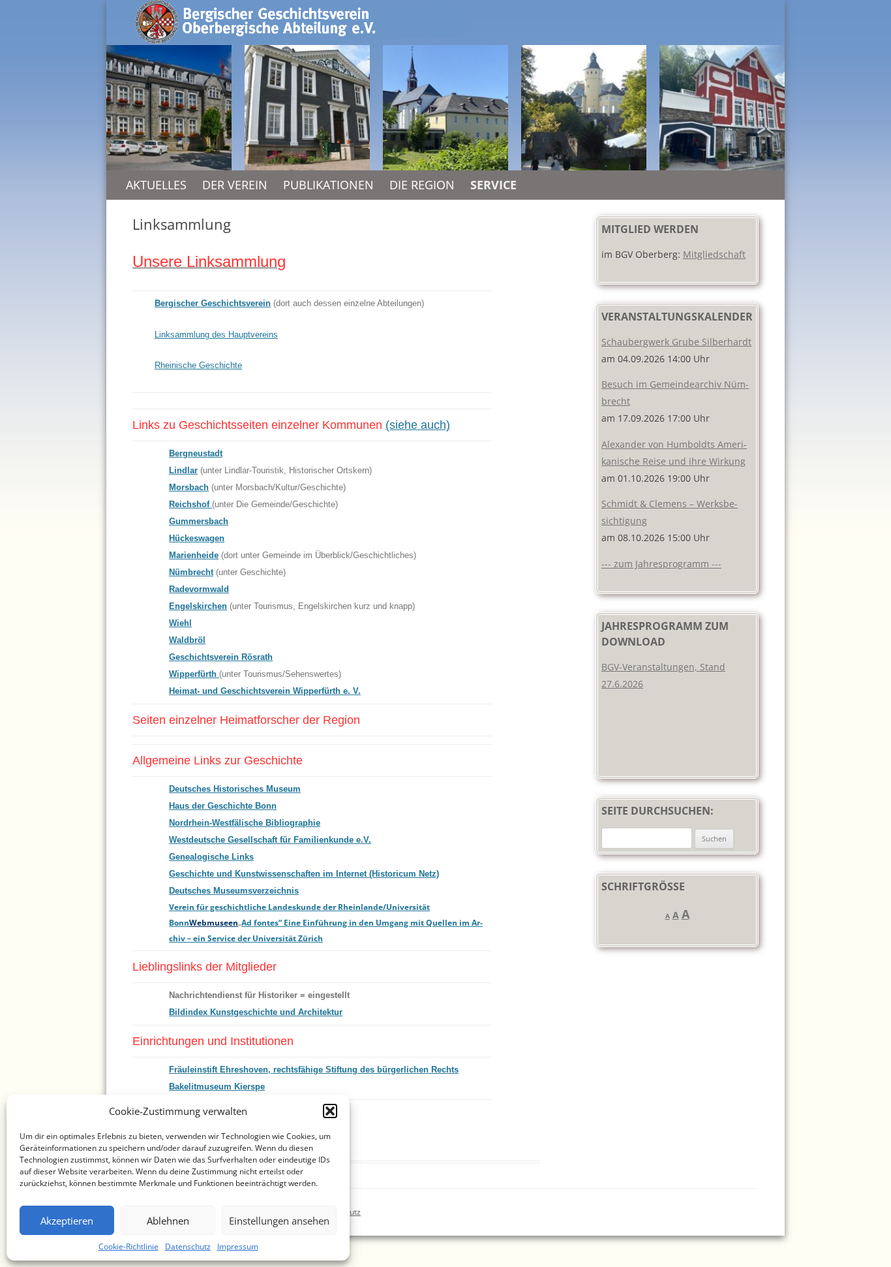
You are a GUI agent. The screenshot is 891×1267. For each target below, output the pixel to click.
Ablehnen (168, 1220)
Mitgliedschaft (714, 254)
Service (493, 185)
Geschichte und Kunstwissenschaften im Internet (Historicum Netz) (304, 874)
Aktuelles (156, 185)
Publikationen (328, 185)
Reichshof (189, 504)
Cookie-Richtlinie (128, 1246)
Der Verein (234, 185)
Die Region (422, 185)
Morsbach (189, 487)
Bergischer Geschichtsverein (213, 303)
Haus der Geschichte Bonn (223, 806)
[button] (330, 1111)
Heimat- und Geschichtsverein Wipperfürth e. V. (265, 691)
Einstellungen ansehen (279, 1220)
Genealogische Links (211, 857)
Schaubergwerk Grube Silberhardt (676, 342)
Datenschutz (188, 1246)
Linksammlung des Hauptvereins (216, 334)
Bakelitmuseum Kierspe (217, 1086)
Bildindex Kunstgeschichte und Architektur (255, 1012)
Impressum (237, 1246)
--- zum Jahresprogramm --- (661, 563)
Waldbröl (187, 640)
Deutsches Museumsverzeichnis (234, 891)
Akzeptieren (66, 1220)
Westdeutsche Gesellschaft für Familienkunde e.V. (270, 840)
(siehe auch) (417, 424)
